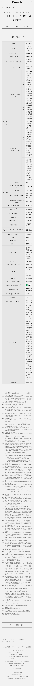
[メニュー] (3, 2)
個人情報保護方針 (24, 656)
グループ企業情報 (26, 647)
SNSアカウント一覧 (13, 652)
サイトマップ (22, 652)
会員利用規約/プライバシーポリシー (17, 659)
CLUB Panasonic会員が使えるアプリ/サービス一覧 (17, 650)
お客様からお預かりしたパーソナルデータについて (17, 661)
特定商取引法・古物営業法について (17, 663)
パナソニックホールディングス (17, 665)
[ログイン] (31, 2)
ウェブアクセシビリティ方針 (12, 656)
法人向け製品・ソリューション (11, 647)
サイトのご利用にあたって (17, 654)
